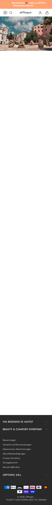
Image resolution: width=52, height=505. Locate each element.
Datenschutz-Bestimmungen (17, 449)
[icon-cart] (46, 12)
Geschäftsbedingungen (14, 453)
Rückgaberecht (10, 462)
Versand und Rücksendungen (17, 444)
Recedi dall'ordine (11, 467)
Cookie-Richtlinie (11, 458)
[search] (11, 12)
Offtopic (30, 496)
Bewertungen (9, 440)
